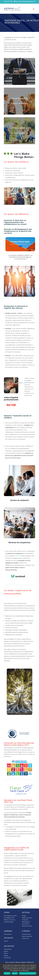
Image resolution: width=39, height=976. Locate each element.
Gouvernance (25, 938)
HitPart (5, 953)
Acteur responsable (27, 936)
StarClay (6, 955)
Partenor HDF (7, 957)
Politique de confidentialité (28, 973)
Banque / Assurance (27, 917)
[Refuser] (37, 969)
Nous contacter (10, 962)
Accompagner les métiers (10, 915)
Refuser (14, 973)
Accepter (7, 973)
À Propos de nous (26, 934)
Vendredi (17, 556)
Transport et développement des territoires (26, 922)
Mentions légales (20, 962)
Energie (24, 915)
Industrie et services (27, 926)
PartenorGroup (8, 949)
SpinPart (6, 951)
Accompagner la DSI (9, 917)
